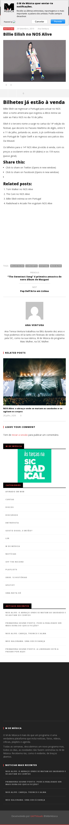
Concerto (31, 266)
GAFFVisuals (36, 816)
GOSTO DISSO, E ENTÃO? (19, 530)
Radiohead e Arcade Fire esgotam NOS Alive (29, 203)
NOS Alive (56, 266)
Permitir (58, 21)
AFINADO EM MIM (14, 491)
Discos (9, 507)
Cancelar (39, 21)
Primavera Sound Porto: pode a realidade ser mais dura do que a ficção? (33, 624)
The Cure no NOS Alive (18, 194)
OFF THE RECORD (14, 562)
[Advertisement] (34, 236)
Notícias (8, 28)
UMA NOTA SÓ (13, 593)
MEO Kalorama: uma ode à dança (25, 641)
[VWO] (16, 22)
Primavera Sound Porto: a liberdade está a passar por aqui (32, 650)
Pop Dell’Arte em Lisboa (34, 290)
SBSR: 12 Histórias (16, 577)
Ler (7, 538)
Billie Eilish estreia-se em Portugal (23, 198)
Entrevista (12, 523)
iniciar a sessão (20, 434)
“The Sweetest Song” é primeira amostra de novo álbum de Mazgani (34, 276)
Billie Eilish (17, 266)
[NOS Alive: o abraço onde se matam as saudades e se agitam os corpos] (34, 381)
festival (43, 266)
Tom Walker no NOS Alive (19, 189)
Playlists (11, 569)
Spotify (10, 585)
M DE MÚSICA (12, 546)
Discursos (11, 515)
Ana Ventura (43, 28)
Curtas (9, 499)
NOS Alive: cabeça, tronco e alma (25, 633)
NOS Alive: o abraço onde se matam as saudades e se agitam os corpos (35, 613)
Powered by (8, 22)
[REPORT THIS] (12, 93)
